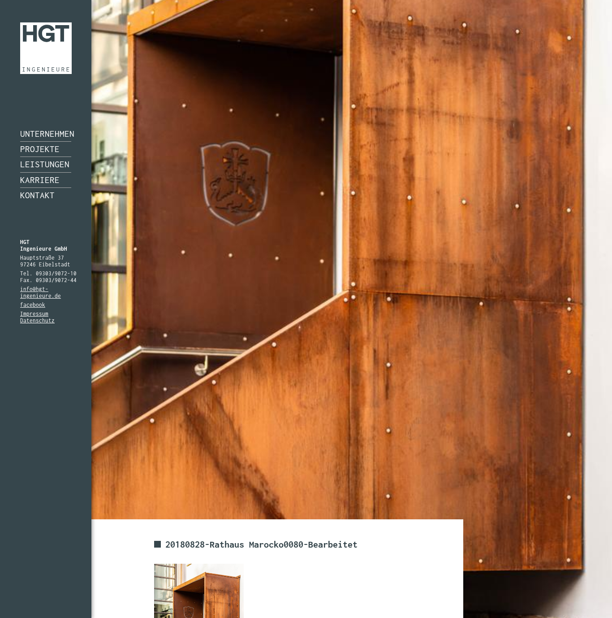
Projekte (40, 149)
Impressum (34, 314)
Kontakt (37, 195)
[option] (306, 309)
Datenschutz (37, 320)
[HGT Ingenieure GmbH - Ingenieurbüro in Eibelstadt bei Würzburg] (46, 48)
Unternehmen (45, 134)
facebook (32, 305)
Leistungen (44, 164)
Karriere (40, 180)
